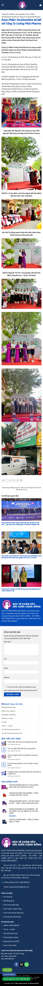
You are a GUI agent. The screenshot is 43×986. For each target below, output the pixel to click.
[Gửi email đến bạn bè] (14, 480)
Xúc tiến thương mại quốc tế (11, 729)
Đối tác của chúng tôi (17, 14)
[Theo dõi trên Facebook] (16, 964)
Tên (5, 659)
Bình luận (8, 641)
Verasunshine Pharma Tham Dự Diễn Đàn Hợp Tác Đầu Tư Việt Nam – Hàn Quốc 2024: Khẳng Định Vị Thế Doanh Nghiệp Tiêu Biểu (20, 524)
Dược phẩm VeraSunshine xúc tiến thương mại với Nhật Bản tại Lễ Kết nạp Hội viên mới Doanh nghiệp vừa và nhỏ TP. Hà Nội (21, 556)
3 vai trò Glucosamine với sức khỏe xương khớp (23, 764)
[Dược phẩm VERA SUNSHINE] (22, 5)
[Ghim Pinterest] (17, 480)
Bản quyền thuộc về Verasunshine (27, 983)
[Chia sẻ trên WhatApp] (3, 480)
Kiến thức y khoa (7, 718)
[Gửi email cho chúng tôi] (21, 964)
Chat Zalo (7, 970)
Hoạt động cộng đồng (8, 715)
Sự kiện (4, 722)
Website (7, 677)
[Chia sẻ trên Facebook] (6, 480)
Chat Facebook (9, 974)
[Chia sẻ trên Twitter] (10, 480)
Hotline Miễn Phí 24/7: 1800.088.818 (16, 979)
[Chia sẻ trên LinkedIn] (21, 480)
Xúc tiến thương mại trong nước (12, 733)
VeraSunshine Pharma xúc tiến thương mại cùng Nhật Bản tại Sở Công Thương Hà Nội (21, 590)
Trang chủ (5, 14)
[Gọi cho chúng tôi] (26, 964)
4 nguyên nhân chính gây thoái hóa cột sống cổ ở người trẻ (24, 773)
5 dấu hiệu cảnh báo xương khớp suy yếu (23, 742)
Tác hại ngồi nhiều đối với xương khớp (21, 748)
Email (6, 668)
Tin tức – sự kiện (7, 726)
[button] (3, 4)
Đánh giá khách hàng (8, 707)
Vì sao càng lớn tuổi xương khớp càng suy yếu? (23, 756)
